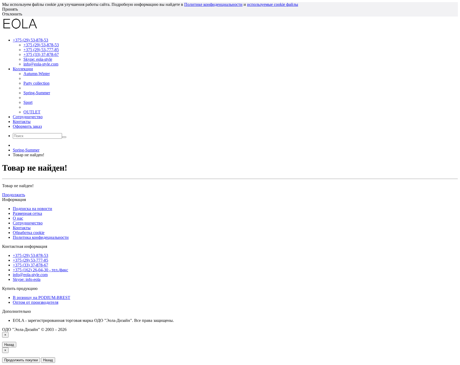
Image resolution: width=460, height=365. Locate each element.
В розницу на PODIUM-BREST (41, 297)
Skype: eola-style (37, 59)
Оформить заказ (27, 126)
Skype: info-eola (26, 279)
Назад (9, 345)
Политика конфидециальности (41, 237)
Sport (27, 102)
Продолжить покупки (21, 360)
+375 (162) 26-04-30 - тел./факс (40, 270)
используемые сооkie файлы (272, 4)
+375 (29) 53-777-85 (41, 49)
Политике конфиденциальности (213, 4)
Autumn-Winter (36, 73)
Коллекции (23, 69)
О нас (18, 218)
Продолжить (13, 194)
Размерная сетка (27, 213)
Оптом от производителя (35, 302)
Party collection (36, 83)
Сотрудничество (28, 116)
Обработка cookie (28, 232)
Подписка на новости (32, 208)
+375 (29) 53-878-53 (41, 45)
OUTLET (31, 112)
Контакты (22, 121)
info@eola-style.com (40, 64)
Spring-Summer (36, 93)
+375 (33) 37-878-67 (41, 54)
